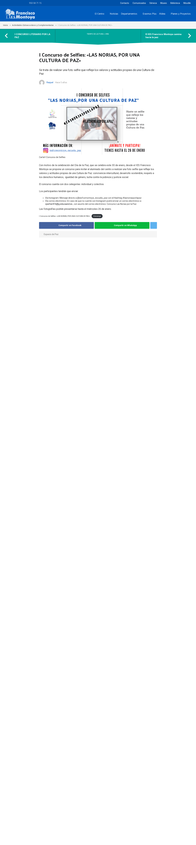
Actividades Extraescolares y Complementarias (33, 25)
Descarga (97, 216)
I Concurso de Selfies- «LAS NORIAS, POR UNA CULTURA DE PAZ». (64, 216)
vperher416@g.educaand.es (58, 204)
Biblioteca (175, 3)
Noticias (114, 13)
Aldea (162, 13)
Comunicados (139, 3)
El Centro (99, 13)
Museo (163, 3)
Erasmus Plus (149, 13)
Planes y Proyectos (181, 13)
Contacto (124, 3)
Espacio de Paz (51, 234)
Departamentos (129, 13)
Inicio (5, 25)
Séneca (153, 3)
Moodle (187, 3)
